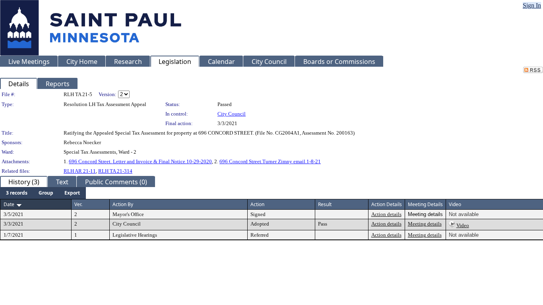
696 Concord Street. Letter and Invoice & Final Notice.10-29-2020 (140, 161)
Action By (122, 204)
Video (462, 225)
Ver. (78, 204)
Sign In (532, 5)
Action (257, 204)
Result (325, 204)
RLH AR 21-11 (80, 171)
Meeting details (425, 224)
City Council (231, 114)
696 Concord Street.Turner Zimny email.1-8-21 (270, 161)
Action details (386, 214)
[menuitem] (16, 193)
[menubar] (43, 193)
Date (9, 204)
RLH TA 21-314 (115, 171)
